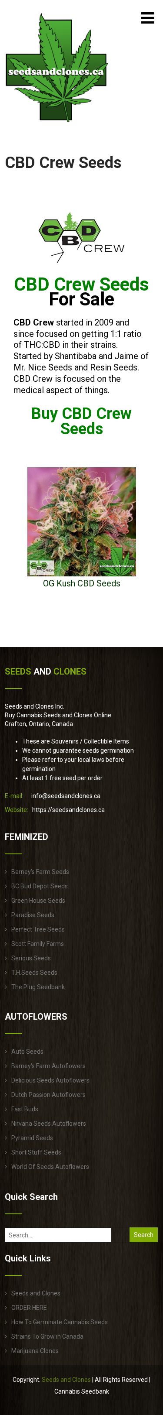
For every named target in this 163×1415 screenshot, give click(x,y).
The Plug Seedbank (38, 986)
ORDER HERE (29, 1307)
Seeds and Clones (35, 1293)
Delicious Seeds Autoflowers (50, 1080)
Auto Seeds (27, 1051)
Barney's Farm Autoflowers (48, 1065)
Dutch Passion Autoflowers (48, 1094)
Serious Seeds (31, 958)
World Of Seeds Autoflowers (50, 1166)
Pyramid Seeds (32, 1137)
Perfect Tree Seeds (38, 929)
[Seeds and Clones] (57, 127)
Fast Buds (24, 1109)
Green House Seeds (38, 900)
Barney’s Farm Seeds (40, 871)
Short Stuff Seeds (36, 1152)
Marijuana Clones (35, 1350)
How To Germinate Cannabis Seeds (59, 1322)
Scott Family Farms (37, 943)
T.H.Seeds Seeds (34, 972)
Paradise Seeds (32, 914)
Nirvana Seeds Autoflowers (48, 1123)
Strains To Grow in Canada (47, 1336)
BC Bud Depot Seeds (39, 886)
